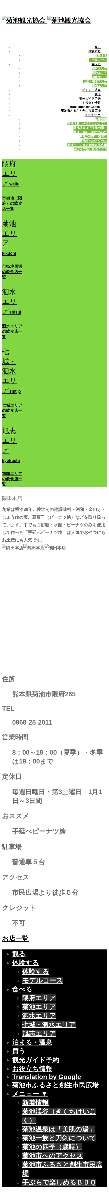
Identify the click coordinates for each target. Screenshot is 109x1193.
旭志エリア (99, 85)
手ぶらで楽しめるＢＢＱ (90, 149)
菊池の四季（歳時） (93, 136)
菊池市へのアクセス (93, 140)
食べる (96, 64)
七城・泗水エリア (95, 81)
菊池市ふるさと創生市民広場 (81, 110)
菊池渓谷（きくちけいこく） (87, 123)
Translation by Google (85, 107)
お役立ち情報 (91, 103)
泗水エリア (99, 77)
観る (98, 47)
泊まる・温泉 (91, 90)
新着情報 (101, 119)
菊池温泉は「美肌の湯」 (90, 128)
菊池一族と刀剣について (90, 132)
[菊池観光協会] (46, 20)
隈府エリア (99, 68)
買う (98, 94)
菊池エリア (99, 73)
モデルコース (98, 60)
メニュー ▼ (93, 115)
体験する (94, 51)
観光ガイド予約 (90, 98)
